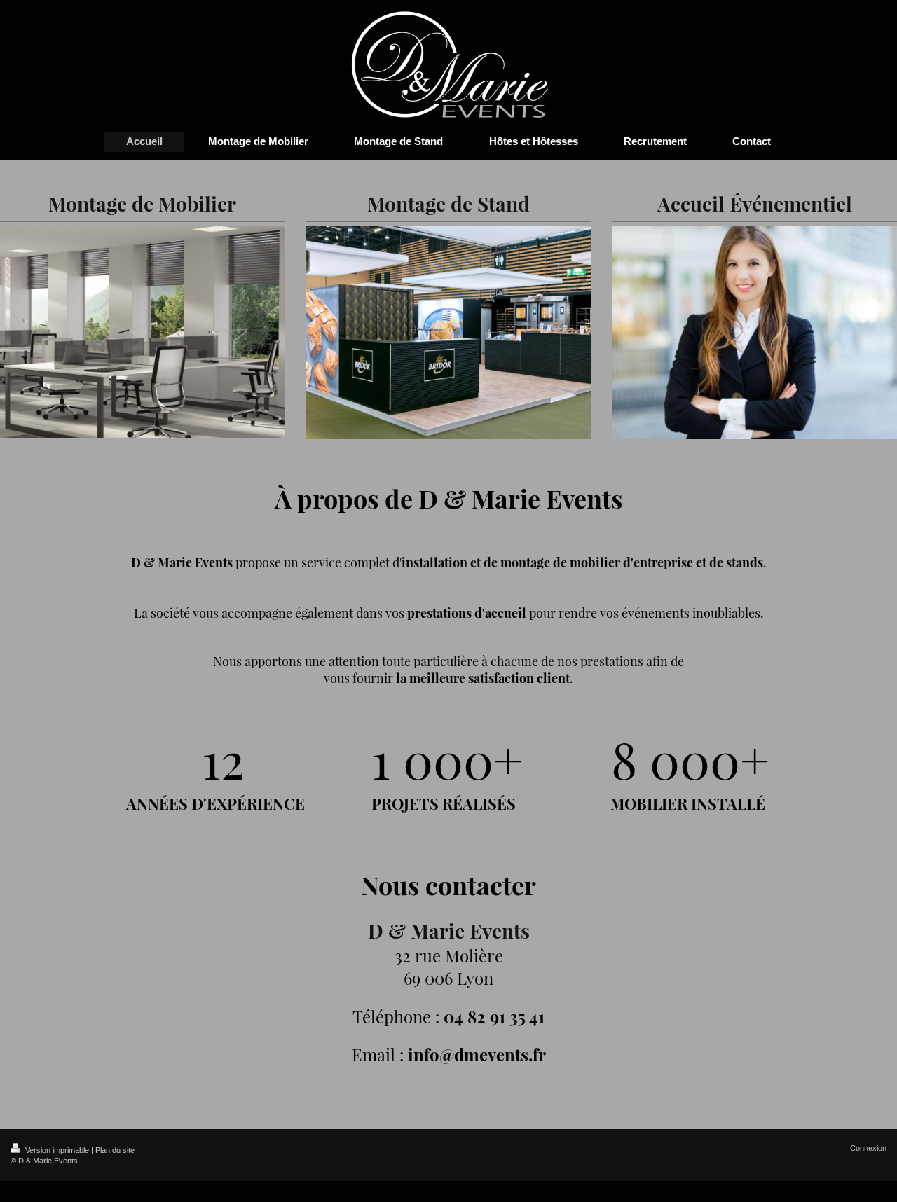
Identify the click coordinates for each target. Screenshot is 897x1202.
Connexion (868, 1148)
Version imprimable (57, 1150)
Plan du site (115, 1150)
